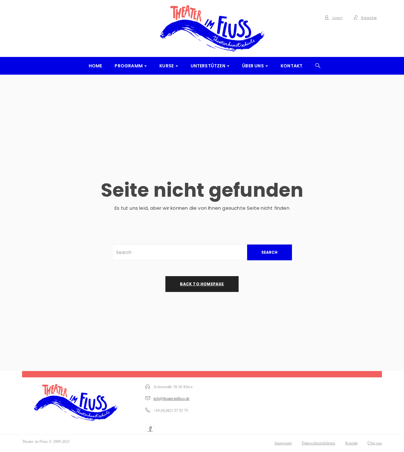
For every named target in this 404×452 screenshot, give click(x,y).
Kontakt (291, 66)
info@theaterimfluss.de (171, 398)
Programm (129, 66)
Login (337, 17)
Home (95, 66)
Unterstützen (209, 66)
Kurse (167, 66)
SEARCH (269, 252)
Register (368, 17)
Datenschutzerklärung (319, 443)
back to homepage (202, 284)
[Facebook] (150, 429)
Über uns (253, 66)
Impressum (283, 443)
